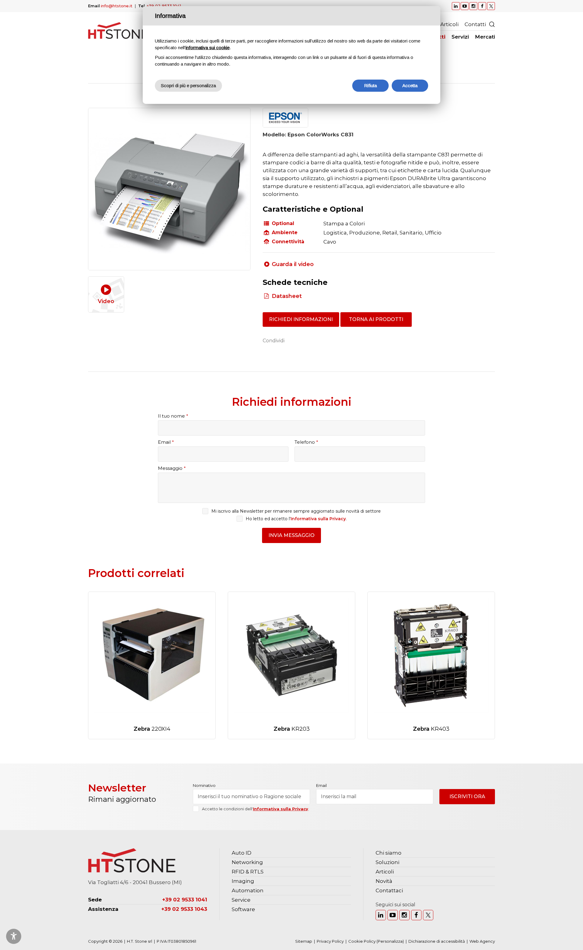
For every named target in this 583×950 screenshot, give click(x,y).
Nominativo (204, 786)
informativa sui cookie (208, 47)
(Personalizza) (390, 941)
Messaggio (172, 468)
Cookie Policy (362, 941)
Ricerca (492, 24)
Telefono (306, 442)
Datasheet (287, 296)
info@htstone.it (116, 5)
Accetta (410, 85)
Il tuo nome (173, 416)
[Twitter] (428, 915)
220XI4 (152, 729)
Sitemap (303, 941)
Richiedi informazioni (301, 319)
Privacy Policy (330, 941)
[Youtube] (392, 915)
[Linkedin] (381, 915)
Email (166, 442)
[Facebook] (416, 915)
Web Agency (482, 941)
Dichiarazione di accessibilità (436, 941)
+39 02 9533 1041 (164, 5)
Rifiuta (370, 85)
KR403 (431, 729)
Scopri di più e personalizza (188, 85)
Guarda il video (293, 264)
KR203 (292, 729)
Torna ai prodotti (376, 319)
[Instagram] (404, 915)
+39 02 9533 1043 (184, 909)
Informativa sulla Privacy (318, 518)
